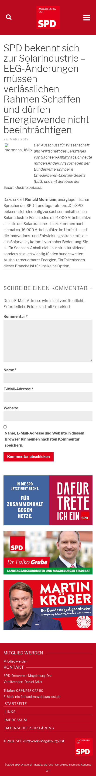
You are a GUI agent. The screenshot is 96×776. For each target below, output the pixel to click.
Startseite (16, 704)
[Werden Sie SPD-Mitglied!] (48, 500)
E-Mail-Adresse (18, 389)
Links (10, 712)
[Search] (8, 17)
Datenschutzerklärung (29, 728)
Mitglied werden (15, 661)
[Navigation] (87, 17)
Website (10, 408)
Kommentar (15, 316)
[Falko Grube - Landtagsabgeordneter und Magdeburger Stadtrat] (48, 552)
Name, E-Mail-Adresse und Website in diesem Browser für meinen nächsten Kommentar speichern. (44, 439)
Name (9, 370)
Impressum (16, 720)
